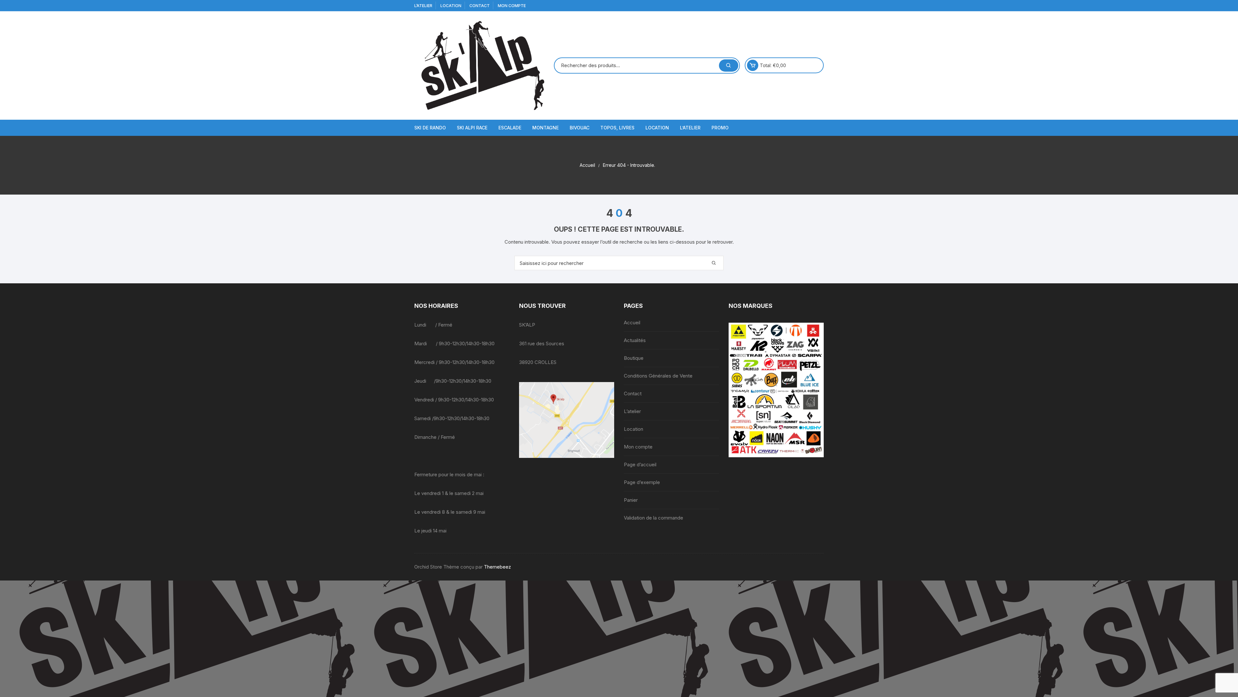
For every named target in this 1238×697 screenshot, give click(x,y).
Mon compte (512, 5)
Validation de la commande (653, 518)
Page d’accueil (640, 464)
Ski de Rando (430, 127)
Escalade (509, 127)
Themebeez (497, 567)
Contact (479, 5)
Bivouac (579, 127)
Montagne (545, 127)
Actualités (635, 340)
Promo (720, 127)
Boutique (634, 358)
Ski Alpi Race (472, 127)
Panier (631, 500)
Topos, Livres (617, 127)
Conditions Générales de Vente (658, 376)
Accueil (632, 322)
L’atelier (423, 5)
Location (450, 5)
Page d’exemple (642, 482)
